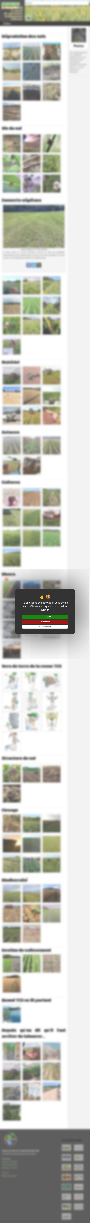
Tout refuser (45, 621)
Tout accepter (45, 616)
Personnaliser (45, 626)
